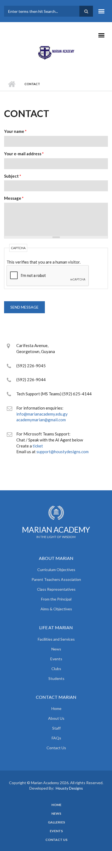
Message (14, 198)
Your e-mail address (24, 153)
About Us (56, 718)
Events (56, 658)
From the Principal (56, 599)
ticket (38, 445)
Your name (15, 131)
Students (56, 678)
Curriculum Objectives (56, 569)
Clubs (56, 668)
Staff (56, 728)
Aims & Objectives (56, 609)
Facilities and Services (56, 639)
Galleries (56, 822)
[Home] (55, 52)
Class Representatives (56, 589)
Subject (12, 176)
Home (11, 84)
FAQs (56, 738)
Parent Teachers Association (56, 579)
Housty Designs (69, 788)
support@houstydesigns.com (62, 451)
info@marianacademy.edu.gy (42, 413)
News (56, 649)
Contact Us (56, 747)
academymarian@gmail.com (41, 419)
